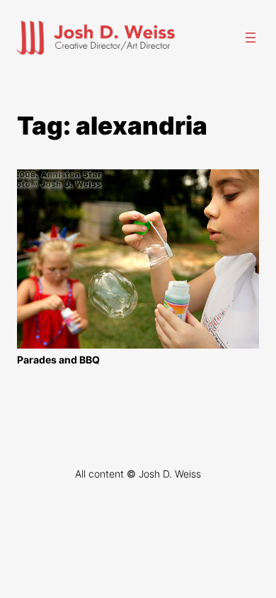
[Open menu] (250, 37)
